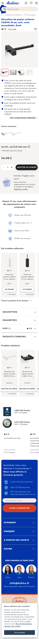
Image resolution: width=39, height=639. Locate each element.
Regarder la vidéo (21, 189)
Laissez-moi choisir (12, 626)
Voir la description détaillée (23, 118)
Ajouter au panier (26, 167)
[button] (9, 388)
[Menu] (2, 3)
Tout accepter (19, 632)
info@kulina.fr (19, 583)
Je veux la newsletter (19, 508)
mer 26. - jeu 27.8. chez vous (14, 147)
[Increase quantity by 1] (11, 167)
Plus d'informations (24, 624)
